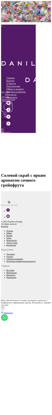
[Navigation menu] (2, 23)
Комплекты (11, 240)
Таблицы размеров (16, 91)
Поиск (4, 135)
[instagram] (8, 104)
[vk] (8, 118)
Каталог (5, 92)
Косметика (11, 245)
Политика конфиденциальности (21, 261)
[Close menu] (2, 26)
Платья (9, 231)
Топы (8, 238)
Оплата (9, 256)
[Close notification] (3, 307)
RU (4, 114)
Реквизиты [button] (11, 97)
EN (5, 116)
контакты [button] (6, 133)
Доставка (10, 254)
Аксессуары (11, 243)
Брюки (9, 236)
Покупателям (8, 100)
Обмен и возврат (15, 89)
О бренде (11, 83)
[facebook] (8, 125)
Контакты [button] (11, 94)
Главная (10, 78)
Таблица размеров (14, 259)
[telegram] (8, 111)
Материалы (11, 273)
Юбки (9, 233)
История (10, 270)
